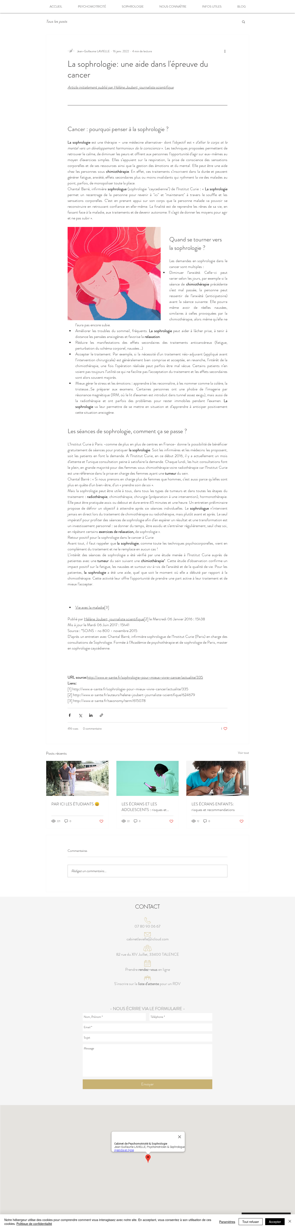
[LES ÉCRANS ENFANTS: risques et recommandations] (217, 778)
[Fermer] (289, 1222)
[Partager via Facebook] (70, 715)
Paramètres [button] (227, 1221)
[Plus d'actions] (224, 51)
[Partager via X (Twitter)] (80, 715)
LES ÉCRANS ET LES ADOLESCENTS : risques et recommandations (144, 806)
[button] (243, 21)
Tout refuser (250, 1221)
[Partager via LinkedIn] (91, 715)
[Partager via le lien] (101, 715)
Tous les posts (56, 21)
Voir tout (243, 753)
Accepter (275, 1221)
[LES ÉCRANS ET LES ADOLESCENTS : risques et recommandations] (147, 778)
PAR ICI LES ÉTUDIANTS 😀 (75, 804)
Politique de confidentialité (34, 1223)
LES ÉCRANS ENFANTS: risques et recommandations (213, 806)
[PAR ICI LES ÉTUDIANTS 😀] (77, 778)
